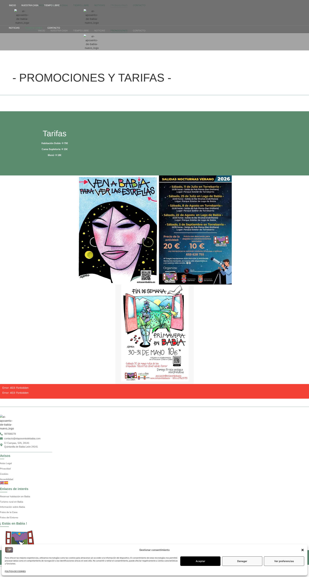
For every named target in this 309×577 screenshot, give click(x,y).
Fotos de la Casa (8, 512)
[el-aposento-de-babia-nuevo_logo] (22, 17)
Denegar (242, 561)
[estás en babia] (20, 540)
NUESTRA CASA (29, 5)
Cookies (4, 474)
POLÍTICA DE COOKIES (15, 571)
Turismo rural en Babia (11, 501)
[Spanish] (6, 482)
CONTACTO (53, 28)
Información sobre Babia (12, 507)
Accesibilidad (6, 479)
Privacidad (5, 468)
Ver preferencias (284, 561)
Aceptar (200, 561)
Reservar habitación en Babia (15, 496)
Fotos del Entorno (9, 517)
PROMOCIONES (33, 28)
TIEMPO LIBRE (52, 5)
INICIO (12, 5)
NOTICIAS (14, 28)
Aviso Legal (6, 463)
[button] (302, 550)
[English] (2, 482)
